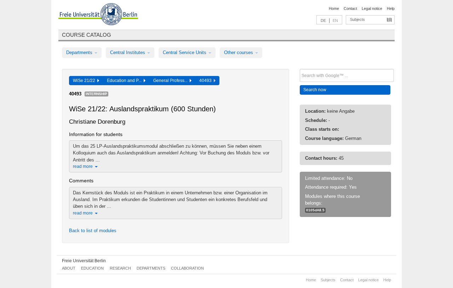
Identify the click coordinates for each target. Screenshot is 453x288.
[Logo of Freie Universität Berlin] (98, 15)
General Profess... (171, 80)
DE (323, 20)
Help (391, 8)
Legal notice (372, 8)
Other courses (239, 52)
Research (120, 268)
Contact (350, 8)
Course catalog (86, 35)
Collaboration (187, 268)
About (68, 268)
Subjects (357, 19)
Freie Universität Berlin (84, 260)
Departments (80, 52)
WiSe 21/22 (85, 80)
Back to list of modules (92, 230)
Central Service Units (185, 52)
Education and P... (125, 80)
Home (334, 8)
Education (92, 268)
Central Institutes (128, 52)
